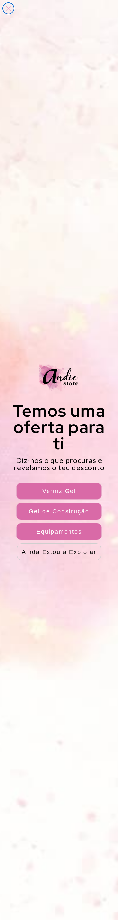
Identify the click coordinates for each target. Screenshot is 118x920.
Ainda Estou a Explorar (59, 552)
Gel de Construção (59, 511)
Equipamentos (59, 531)
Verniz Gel (59, 491)
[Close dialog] (8, 8)
